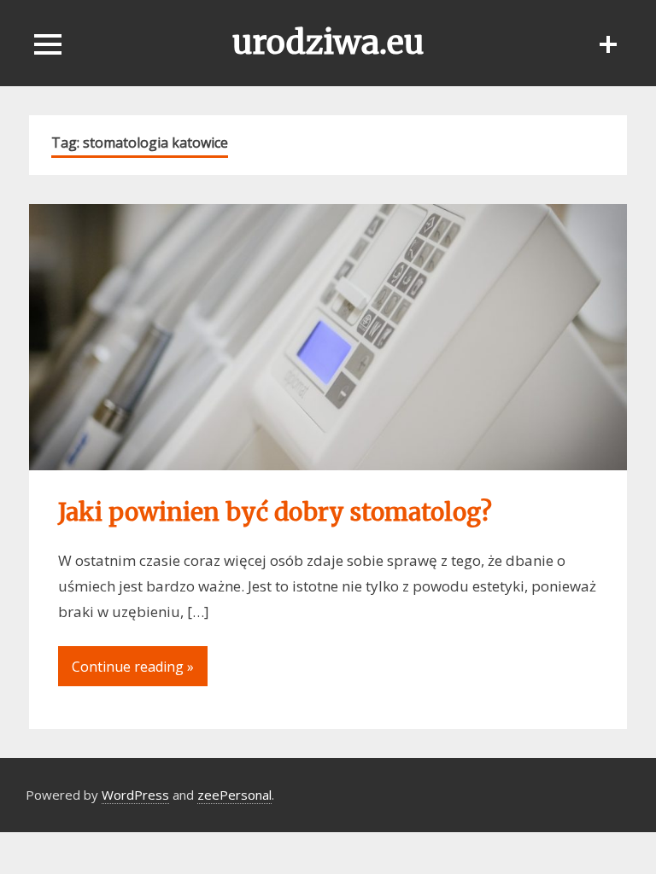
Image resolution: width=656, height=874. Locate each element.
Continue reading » (133, 666)
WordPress (135, 794)
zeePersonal (234, 794)
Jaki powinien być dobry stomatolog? (275, 512)
